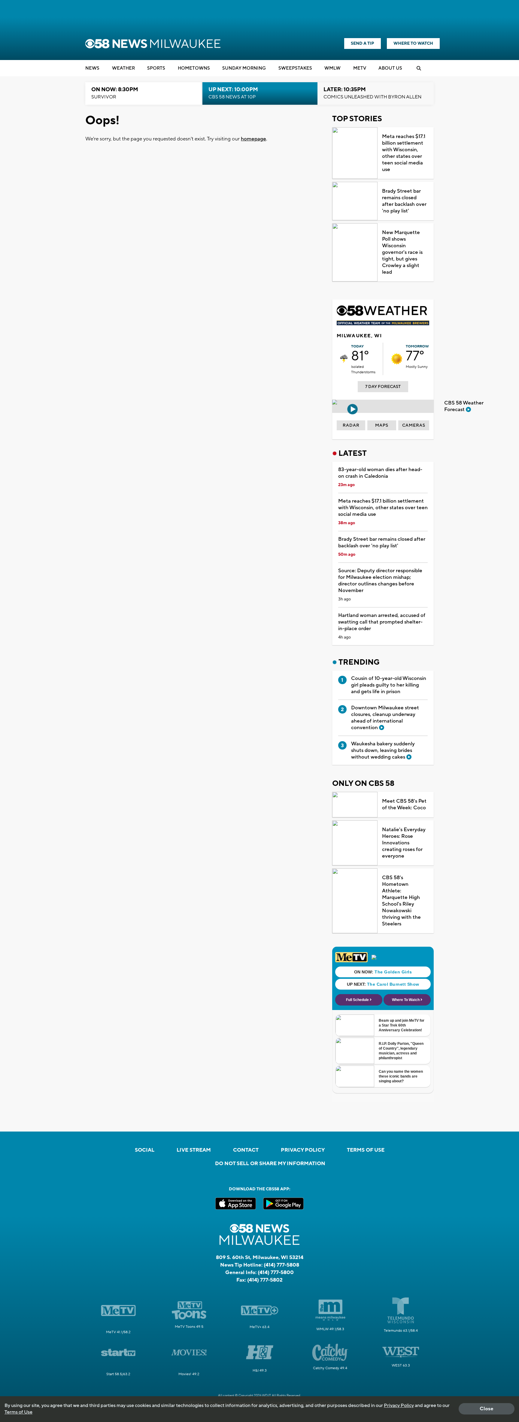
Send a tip (362, 43)
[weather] (344, 359)
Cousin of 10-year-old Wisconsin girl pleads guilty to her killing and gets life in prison (388, 685)
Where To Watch (413, 43)
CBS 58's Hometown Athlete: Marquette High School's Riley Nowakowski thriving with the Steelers (401, 900)
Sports (156, 68)
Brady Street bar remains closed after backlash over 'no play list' (404, 201)
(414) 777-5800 (276, 1272)
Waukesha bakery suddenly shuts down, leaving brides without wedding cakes (383, 750)
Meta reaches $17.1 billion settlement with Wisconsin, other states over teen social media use (403, 153)
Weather (123, 68)
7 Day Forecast (383, 386)
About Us (390, 68)
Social (144, 1150)
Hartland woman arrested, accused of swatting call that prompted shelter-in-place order (381, 622)
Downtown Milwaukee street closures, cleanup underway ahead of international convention (385, 718)
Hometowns (194, 68)
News (92, 68)
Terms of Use (365, 1150)
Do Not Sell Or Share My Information (270, 1163)
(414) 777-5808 (281, 1265)
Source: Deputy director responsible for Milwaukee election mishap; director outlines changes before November (380, 580)
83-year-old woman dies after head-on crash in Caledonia (380, 473)
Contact (246, 1150)
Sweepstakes (295, 68)
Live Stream (194, 1150)
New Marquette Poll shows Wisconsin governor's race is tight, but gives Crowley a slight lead (402, 252)
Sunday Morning (244, 68)
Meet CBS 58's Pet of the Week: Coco (404, 804)
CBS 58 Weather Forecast (464, 406)
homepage (253, 139)
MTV (359, 68)
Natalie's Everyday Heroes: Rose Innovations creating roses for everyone (404, 842)
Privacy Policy (303, 1150)
